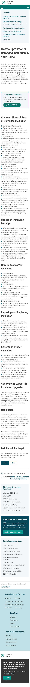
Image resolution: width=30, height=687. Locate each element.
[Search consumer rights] (28, 7)
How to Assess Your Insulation (13, 25)
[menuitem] (15, 493)
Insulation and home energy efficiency (22, 478)
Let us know (5, 587)
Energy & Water (12, 478)
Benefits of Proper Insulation (12, 31)
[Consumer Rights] (7, 2)
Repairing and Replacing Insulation (13, 28)
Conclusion (6, 40)
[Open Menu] (2, 8)
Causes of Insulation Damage (12, 22)
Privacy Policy (10, 673)
